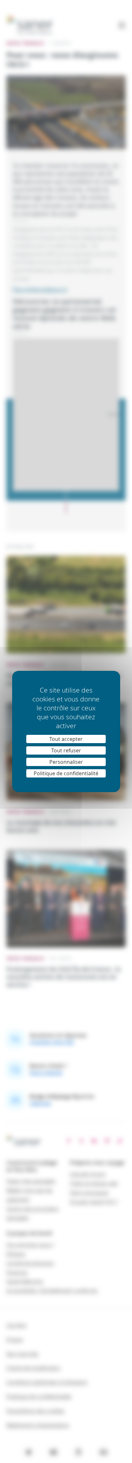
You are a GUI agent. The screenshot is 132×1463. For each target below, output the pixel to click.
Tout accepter (66, 738)
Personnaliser (66, 761)
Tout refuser (66, 750)
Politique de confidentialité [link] (66, 773)
